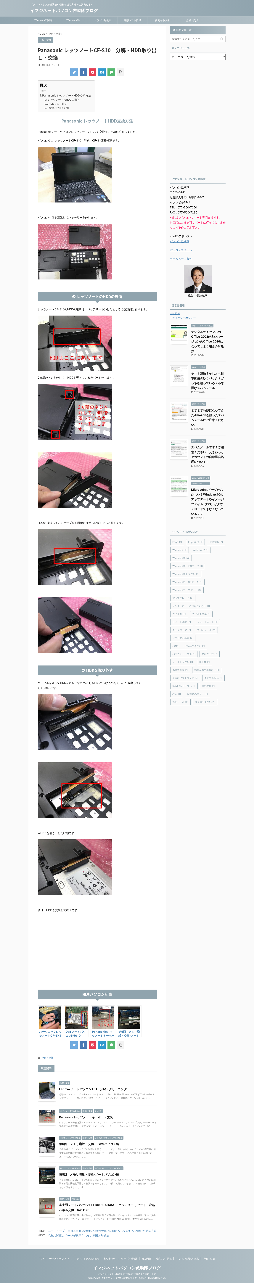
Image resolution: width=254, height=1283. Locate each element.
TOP (41, 1258)
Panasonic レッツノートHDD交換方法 (66, 95)
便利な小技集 (162, 20)
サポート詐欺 (181, 621)
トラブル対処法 (102, 20)
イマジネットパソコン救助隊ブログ (64, 10)
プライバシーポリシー (183, 317)
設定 (176, 693)
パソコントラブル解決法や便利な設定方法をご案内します (127, 1274)
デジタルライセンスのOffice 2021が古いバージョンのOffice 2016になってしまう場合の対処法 (207, 341)
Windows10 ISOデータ (187, 566)
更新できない (213, 677)
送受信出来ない (205, 701)
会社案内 (175, 313)
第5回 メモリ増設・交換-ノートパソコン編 (89, 1174)
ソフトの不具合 (182, 637)
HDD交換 (216, 542)
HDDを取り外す (58, 103)
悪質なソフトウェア (185, 677)
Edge (177, 542)
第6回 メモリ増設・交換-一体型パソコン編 (89, 1144)
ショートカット (207, 621)
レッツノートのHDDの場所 (63, 99)
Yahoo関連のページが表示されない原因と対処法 (78, 1235)
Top (245, 1274)
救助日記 (146, 1258)
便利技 (204, 661)
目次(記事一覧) (184, 29)
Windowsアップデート (187, 590)
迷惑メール (180, 701)
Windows (179, 550)
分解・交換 (192, 20)
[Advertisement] (97, 960)
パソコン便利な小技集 (187, 1258)
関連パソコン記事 (59, 107)
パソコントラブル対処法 (87, 1258)
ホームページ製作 (181, 259)
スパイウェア (181, 629)
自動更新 (208, 685)
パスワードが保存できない (188, 645)
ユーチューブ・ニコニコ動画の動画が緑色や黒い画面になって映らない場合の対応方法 (102, 1231)
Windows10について (59, 1258)
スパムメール (206, 629)
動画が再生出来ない (207, 669)
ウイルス (179, 613)
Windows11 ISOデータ (187, 582)
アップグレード (182, 598)
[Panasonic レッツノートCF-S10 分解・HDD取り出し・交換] (102, 72)
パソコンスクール (181, 250)
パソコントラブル (183, 653)
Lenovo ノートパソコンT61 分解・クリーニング (93, 1089)
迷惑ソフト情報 (132, 20)
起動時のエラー (197, 693)
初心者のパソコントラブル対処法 (120, 1258)
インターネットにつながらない (191, 605)
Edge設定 (195, 542)
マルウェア (210, 653)
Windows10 (73, 20)
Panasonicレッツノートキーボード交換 (86, 1117)
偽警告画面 (180, 669)
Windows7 (200, 550)
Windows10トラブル (185, 574)
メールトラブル (182, 661)
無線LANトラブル (184, 685)
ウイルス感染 (201, 613)
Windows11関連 (43, 20)
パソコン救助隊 (179, 241)
